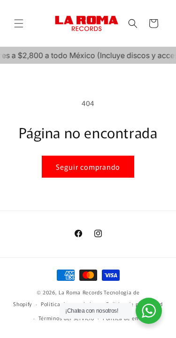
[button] (18, 23)
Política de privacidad (134, 304)
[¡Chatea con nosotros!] (149, 311)
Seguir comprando (88, 167)
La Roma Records (81, 292)
